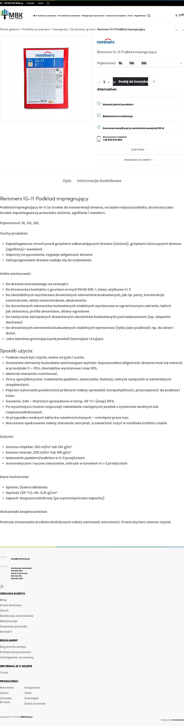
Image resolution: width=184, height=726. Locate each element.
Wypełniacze (140, 16)
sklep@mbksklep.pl (20, 559)
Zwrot (4, 611)
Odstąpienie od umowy (17, 657)
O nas (40, 3)
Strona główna (9, 29)
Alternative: (107, 89)
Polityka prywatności (15, 652)
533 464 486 (17, 578)
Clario (130, 16)
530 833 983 (16, 571)
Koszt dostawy (11, 605)
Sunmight (31, 698)
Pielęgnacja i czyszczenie (93, 16)
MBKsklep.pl (26, 717)
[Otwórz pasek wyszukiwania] (149, 15)
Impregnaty (60, 29)
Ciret (27, 693)
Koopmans (32, 688)
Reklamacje (8, 621)
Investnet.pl (178, 720)
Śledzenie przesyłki (13, 626)
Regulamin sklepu (13, 647)
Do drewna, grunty (82, 29)
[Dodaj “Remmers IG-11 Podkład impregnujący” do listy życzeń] (154, 81)
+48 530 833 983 (112, 140)
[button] (120, 63)
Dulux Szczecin (35, 704)
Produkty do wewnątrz (70, 16)
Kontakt (30, 3)
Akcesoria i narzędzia (116, 16)
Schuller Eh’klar (6, 700)
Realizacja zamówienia (16, 616)
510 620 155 (16, 576)
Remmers (7, 688)
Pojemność (106, 63)
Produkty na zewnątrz (46, 16)
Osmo (4, 693)
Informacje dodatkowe (99, 180)
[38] (180, 15)
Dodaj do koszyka (133, 81)
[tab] (67, 181)
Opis (67, 180)
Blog (21, 3)
